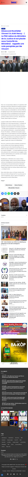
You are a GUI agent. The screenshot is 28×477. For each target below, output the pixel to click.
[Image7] (14, 2)
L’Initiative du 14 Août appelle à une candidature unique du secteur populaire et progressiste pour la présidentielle (17, 315)
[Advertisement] (10, 14)
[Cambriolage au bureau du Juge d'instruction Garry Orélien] (5, 423)
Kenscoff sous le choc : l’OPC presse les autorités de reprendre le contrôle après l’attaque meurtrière (17, 270)
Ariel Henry (9, 185)
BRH (22, 437)
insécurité (3, 442)
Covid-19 (16, 439)
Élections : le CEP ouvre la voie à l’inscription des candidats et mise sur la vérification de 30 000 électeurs (17, 277)
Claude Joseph (10, 439)
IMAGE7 (3, 51)
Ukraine (3, 446)
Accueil (3, 25)
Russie (12, 444)
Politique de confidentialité (16, 470)
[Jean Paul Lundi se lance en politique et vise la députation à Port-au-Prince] (4, 302)
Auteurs (24, 470)
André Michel (10, 437)
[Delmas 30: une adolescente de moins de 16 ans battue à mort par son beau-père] (14, 418)
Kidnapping (4, 444)
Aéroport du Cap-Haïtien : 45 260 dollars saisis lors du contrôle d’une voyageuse (17, 284)
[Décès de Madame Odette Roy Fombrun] (23, 426)
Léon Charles (18, 185)
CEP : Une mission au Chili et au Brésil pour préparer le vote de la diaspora (13, 242)
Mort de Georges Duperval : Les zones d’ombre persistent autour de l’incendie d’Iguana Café (18, 308)
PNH (8, 444)
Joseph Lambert (15, 442)
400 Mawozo (4, 437)
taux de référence (18, 444)
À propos (4, 470)
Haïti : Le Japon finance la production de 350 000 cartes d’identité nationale (16, 296)
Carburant (3, 439)
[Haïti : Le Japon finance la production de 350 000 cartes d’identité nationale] (4, 296)
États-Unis (8, 446)
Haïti (20, 439)
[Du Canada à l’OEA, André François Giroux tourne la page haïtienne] (4, 290)
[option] (14, 204)
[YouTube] (14, 459)
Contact (8, 470)
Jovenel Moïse (23, 442)
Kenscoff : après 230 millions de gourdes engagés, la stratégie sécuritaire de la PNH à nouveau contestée (16, 256)
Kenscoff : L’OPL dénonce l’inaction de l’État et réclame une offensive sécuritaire (17, 250)
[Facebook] (11, 459)
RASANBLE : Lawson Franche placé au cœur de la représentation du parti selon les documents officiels (18, 264)
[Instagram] (15, 459)
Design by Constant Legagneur (8, 466)
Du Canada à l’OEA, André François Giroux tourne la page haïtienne (17, 289)
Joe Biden (9, 442)
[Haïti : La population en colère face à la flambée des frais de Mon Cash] (5, 413)
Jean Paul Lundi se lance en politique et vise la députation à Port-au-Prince (18, 302)
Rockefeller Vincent (14, 188)
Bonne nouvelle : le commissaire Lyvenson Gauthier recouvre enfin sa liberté (13, 207)
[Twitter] (12, 459)
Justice (7, 25)
